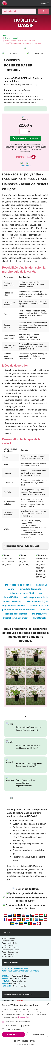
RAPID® (11, 983)
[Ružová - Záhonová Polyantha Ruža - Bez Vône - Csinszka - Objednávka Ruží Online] (10, 915)
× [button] (48, 1004)
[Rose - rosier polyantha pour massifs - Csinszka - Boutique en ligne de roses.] (5, 919)
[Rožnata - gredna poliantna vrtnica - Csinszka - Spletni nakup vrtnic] (27, 915)
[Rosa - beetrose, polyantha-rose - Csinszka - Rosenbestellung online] (19, 915)
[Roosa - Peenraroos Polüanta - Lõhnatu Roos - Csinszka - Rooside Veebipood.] (25, 923)
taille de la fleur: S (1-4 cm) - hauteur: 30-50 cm (25, 603)
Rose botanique (7, 956)
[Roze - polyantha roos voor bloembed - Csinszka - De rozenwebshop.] (19, 919)
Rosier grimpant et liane (10, 950)
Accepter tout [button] (13, 1034)
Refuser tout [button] (38, 1034)
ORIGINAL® (15, 976)
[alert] (25, 1024)
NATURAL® (14, 981)
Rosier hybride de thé (9, 943)
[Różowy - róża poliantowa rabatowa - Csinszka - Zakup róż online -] (10, 919)
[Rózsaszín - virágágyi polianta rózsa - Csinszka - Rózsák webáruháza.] (5, 915)
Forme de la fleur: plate (29, 588)
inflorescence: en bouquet (18, 584)
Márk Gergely (39, 617)
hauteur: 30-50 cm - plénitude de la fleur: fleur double (25, 607)
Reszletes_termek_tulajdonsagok (22, 545)
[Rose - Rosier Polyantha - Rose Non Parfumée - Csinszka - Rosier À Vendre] (23, 919)
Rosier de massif (11, 38)
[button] (25, 1041)
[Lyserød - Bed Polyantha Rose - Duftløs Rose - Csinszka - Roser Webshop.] (39, 923)
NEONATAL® (14, 986)
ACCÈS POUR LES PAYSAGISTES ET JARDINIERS (20, 971)
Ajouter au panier (27, 138)
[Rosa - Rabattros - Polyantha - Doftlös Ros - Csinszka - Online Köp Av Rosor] (12, 923)
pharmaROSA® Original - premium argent (25, 615)
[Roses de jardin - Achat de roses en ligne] (44, 11)
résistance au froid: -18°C (21, 593)
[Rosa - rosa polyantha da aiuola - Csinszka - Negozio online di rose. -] (45, 915)
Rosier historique (8, 940)
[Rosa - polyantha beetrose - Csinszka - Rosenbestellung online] (36, 915)
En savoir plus (23, 1017)
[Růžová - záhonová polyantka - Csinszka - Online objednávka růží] (32, 915)
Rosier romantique (8, 938)
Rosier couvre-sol (8, 954)
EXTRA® (14, 978)
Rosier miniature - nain (10, 952)
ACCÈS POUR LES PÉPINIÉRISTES (15, 968)
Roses (5, 35)
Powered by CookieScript (25, 1044)
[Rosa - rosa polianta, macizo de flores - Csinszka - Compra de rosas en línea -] (14, 919)
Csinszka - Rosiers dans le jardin (26, 611)
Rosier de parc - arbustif (10, 947)
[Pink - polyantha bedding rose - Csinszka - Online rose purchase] (23, 915)
